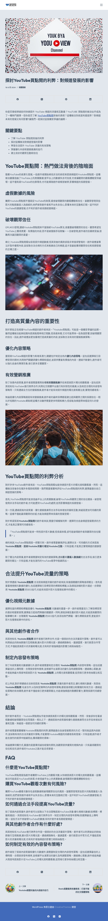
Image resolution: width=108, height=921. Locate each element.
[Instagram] (60, 916)
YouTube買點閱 (45, 115)
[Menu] (101, 5)
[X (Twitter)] (42, 99)
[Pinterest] (66, 99)
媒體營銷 (22, 87)
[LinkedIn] (90, 99)
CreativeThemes (63, 907)
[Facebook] (17, 99)
